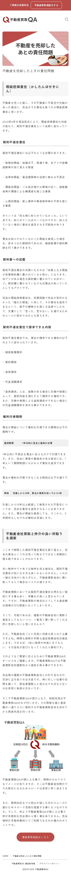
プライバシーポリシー (49, 863)
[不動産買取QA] (20, 19)
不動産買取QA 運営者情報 (23, 863)
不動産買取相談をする (46, 5)
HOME (5, 856)
